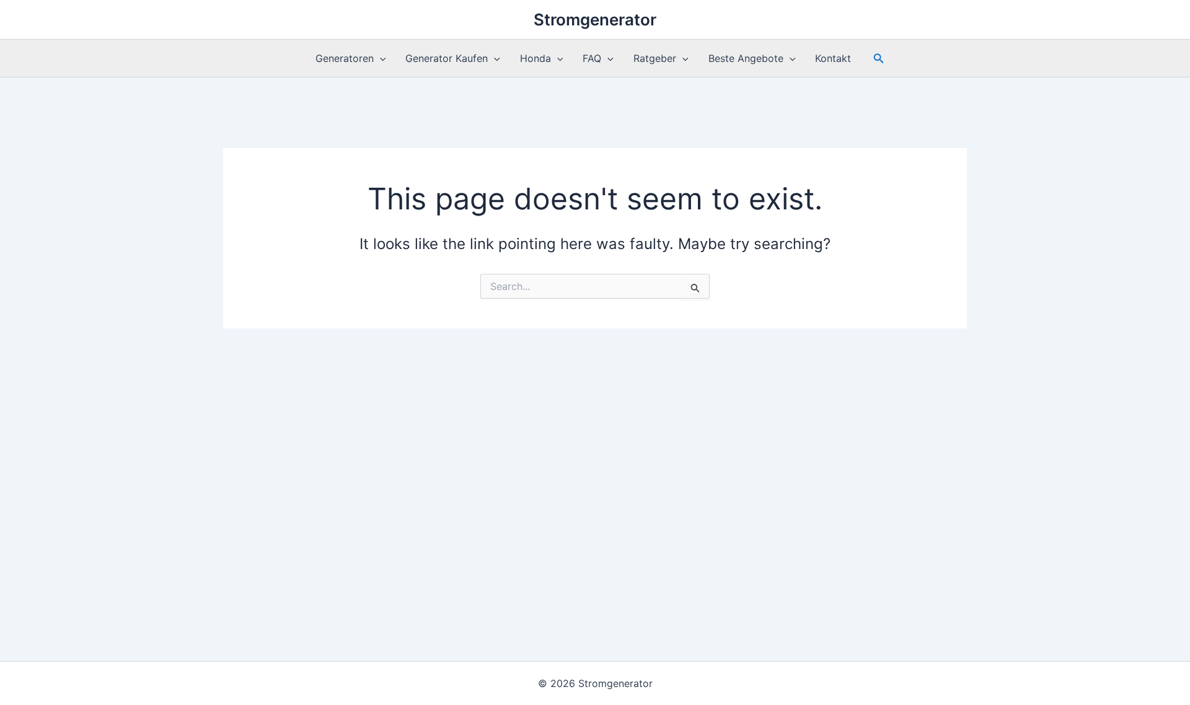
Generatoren (344, 58)
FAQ (592, 58)
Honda (535, 58)
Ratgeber (654, 58)
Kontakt (833, 58)
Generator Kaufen (446, 58)
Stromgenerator (595, 19)
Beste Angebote (745, 58)
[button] (380, 58)
